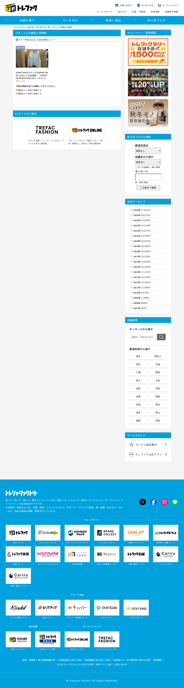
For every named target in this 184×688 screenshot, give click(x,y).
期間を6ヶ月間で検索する (30, 93)
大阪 (157, 380)
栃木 (138, 380)
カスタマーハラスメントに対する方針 (75, 664)
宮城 (138, 404)
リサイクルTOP (19, 27)
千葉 (138, 372)
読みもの (122, 11)
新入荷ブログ (156, 20)
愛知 (157, 404)
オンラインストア (170, 5)
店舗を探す (27, 20)
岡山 (157, 412)
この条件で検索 (148, 187)
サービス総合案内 (146, 444)
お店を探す (30, 27)
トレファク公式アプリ (148, 454)
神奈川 (157, 356)
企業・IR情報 (138, 11)
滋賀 (138, 388)
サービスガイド (105, 11)
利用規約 (157, 659)
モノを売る (70, 20)
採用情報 (155, 11)
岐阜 (138, 412)
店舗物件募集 (171, 11)
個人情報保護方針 (46, 659)
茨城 (157, 364)
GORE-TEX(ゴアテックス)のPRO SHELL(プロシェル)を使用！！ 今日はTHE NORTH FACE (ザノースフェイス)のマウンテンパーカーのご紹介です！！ (32, 75)
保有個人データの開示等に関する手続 (132, 659)
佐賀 (157, 420)
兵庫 (138, 396)
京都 (157, 388)
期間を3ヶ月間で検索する (30, 90)
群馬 (157, 372)
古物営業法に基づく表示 (70, 659)
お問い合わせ (120, 664)
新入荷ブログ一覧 (43, 27)
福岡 (138, 420)
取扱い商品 (113, 20)
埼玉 (138, 364)
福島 (157, 396)
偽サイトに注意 (103, 664)
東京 (138, 356)
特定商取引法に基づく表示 (98, 659)
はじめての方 (147, 5)
